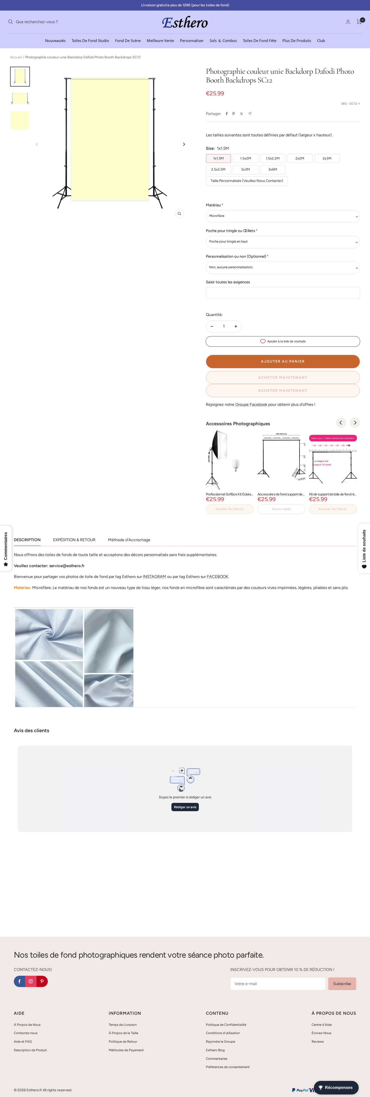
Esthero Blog (215, 1050)
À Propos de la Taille (123, 1033)
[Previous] (341, 423)
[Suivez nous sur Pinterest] (42, 981)
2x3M (327, 158)
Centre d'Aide (322, 1025)
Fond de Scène (128, 40)
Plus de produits (296, 40)
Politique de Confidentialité (226, 1025)
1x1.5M (218, 158)
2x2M (299, 158)
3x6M (272, 169)
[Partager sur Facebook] (227, 113)
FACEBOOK (217, 576)
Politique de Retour (123, 1041)
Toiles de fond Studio (90, 40)
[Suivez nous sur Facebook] (19, 981)
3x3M (245, 169)
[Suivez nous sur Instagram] (30, 981)
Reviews (318, 1041)
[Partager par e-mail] (249, 113)
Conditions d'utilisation (223, 1033)
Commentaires (216, 1059)
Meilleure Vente (160, 40)
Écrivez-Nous (321, 1033)
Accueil (16, 57)
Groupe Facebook (251, 404)
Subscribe (342, 983)
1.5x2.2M (273, 158)
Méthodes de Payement (126, 1050)
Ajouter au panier (229, 509)
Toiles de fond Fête (259, 40)
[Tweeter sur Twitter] (241, 113)
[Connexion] (348, 22)
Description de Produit (30, 1050)
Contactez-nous (26, 1033)
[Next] (183, 144)
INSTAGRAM (154, 576)
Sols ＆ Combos (223, 40)
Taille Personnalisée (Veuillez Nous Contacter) (247, 181)
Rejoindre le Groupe (220, 1041)
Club (321, 40)
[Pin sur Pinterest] (233, 113)
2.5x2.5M (218, 169)
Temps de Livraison (123, 1025)
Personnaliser (192, 40)
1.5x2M (245, 158)
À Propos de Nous (27, 1025)
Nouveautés (55, 40)
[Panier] (359, 21)
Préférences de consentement (228, 1067)
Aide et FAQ (23, 1041)
